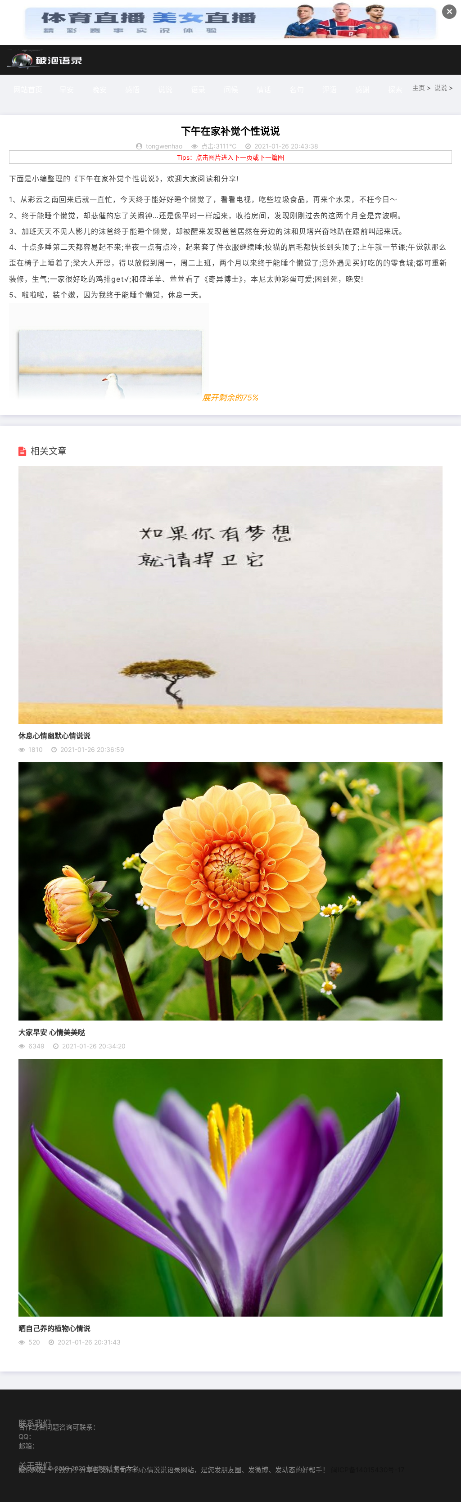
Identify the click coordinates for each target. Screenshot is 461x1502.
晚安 (99, 89)
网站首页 (28, 89)
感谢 (362, 89)
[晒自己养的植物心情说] (230, 1313)
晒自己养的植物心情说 (54, 1328)
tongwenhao (164, 146)
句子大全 (125, 1468)
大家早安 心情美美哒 (51, 1032)
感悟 (132, 89)
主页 (418, 87)
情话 (264, 89)
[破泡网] (45, 60)
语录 (198, 89)
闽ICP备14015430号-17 (368, 1470)
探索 (395, 89)
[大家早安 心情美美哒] (230, 1017)
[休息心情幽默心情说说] (230, 721)
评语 (329, 89)
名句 (296, 89)
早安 (66, 89)
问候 (231, 89)
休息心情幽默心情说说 (54, 735)
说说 (165, 89)
